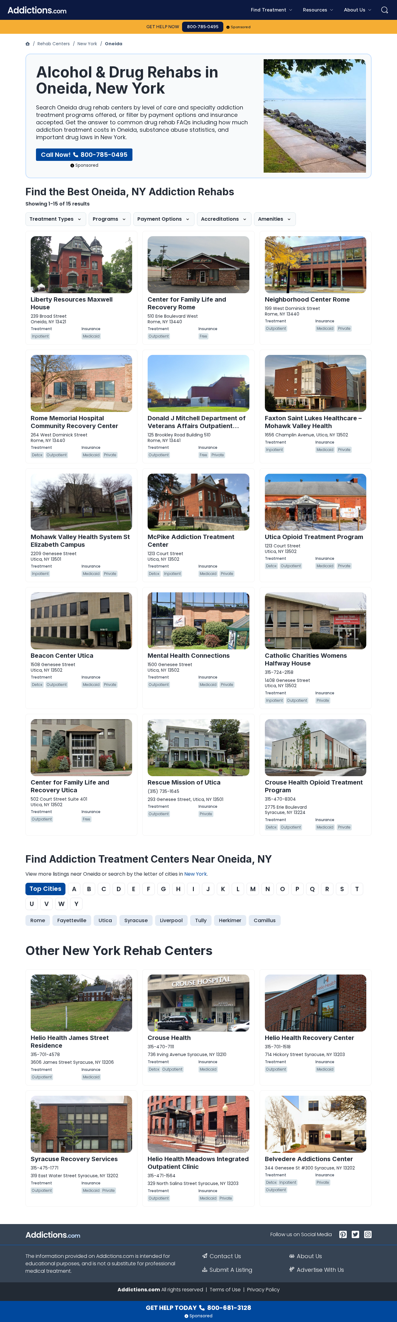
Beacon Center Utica (62, 655)
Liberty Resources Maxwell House (72, 303)
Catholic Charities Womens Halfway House (306, 659)
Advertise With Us (320, 1270)
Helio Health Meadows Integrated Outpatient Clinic (198, 1162)
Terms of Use (225, 1289)
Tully (201, 920)
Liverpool (171, 920)
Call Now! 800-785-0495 (84, 154)
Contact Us (225, 1256)
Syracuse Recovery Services (74, 1159)
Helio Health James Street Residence (70, 1041)
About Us (309, 1256)
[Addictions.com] (28, 44)
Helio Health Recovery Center (309, 1037)
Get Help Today (198, 1307)
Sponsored (241, 27)
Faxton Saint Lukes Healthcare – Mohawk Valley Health (313, 422)
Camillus (265, 920)
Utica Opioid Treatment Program (314, 537)
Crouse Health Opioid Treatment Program (314, 786)
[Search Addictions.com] (385, 10)
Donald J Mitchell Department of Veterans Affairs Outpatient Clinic (197, 425)
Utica (105, 920)
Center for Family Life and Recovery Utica (70, 786)
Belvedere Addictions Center (309, 1159)
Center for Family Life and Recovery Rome (187, 303)
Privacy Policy (263, 1289)
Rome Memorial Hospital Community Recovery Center (74, 422)
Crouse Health (169, 1037)
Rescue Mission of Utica (184, 782)
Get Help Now (162, 26)
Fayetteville (71, 920)
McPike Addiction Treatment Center (191, 540)
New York (87, 44)
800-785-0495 (202, 26)
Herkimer (230, 920)
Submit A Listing (231, 1270)
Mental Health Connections (189, 655)
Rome (37, 920)
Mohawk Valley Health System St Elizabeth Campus (80, 540)
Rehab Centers (54, 44)
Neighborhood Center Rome (307, 299)
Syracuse (136, 920)
